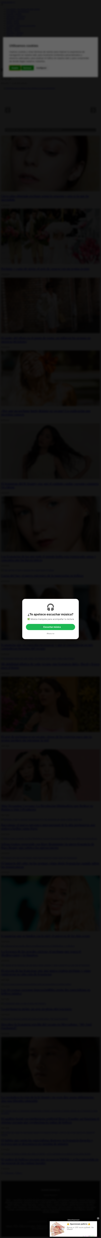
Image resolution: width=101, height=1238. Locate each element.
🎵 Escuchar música (50, 627)
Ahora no (50, 633)
